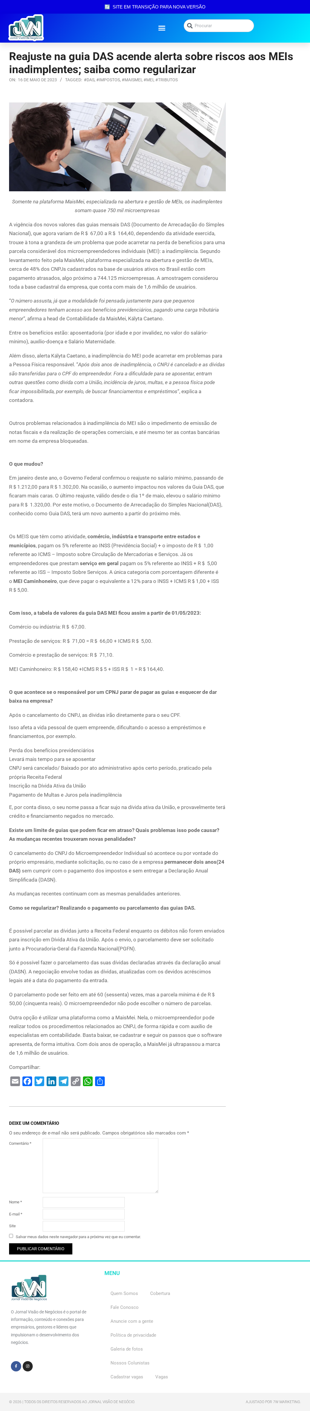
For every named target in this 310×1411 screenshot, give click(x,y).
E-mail (15, 1214)
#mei (148, 79)
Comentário (20, 1143)
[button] (162, 28)
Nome (15, 1202)
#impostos (108, 79)
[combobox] (219, 25)
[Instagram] (28, 1366)
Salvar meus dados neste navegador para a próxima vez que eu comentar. (78, 1236)
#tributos (166, 79)
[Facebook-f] (16, 1366)
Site (12, 1226)
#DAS (89, 79)
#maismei (132, 79)
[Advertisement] (268, 193)
